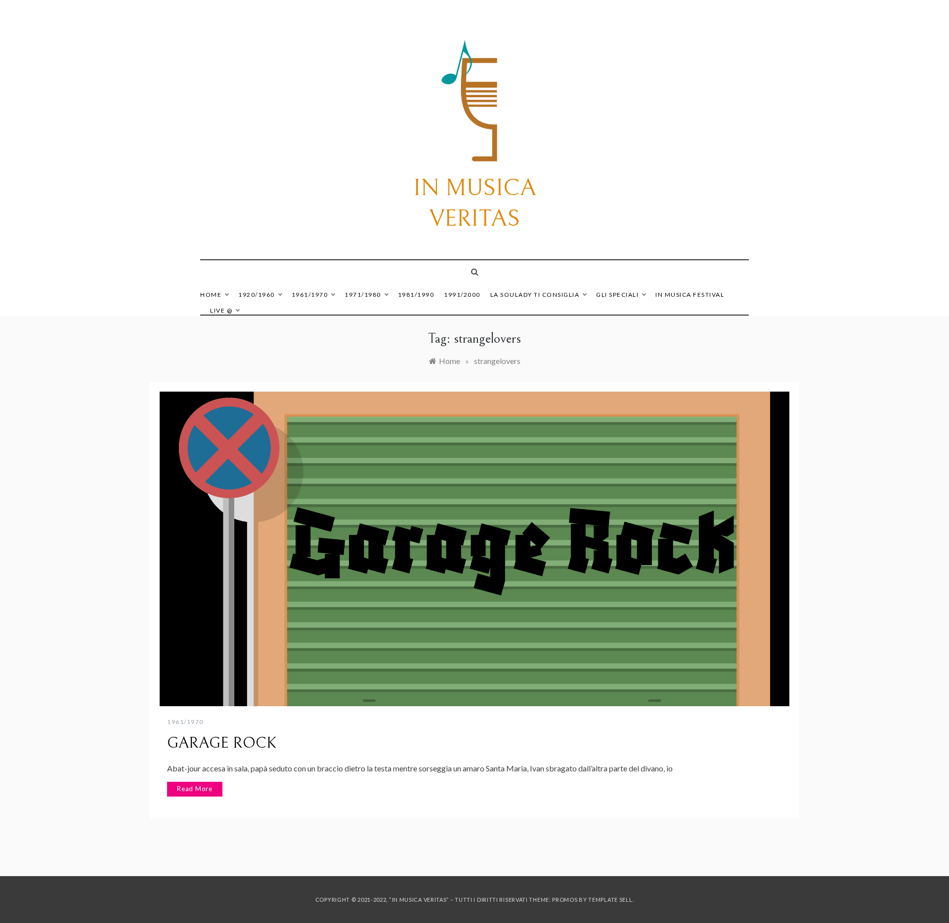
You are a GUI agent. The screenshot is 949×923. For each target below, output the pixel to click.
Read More (195, 789)
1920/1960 (256, 294)
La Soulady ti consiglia (535, 294)
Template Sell (610, 899)
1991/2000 (462, 294)
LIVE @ (221, 310)
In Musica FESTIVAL (689, 294)
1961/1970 (310, 294)
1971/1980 (363, 294)
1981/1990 (416, 294)
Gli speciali (617, 294)
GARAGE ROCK (222, 743)
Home (210, 294)
